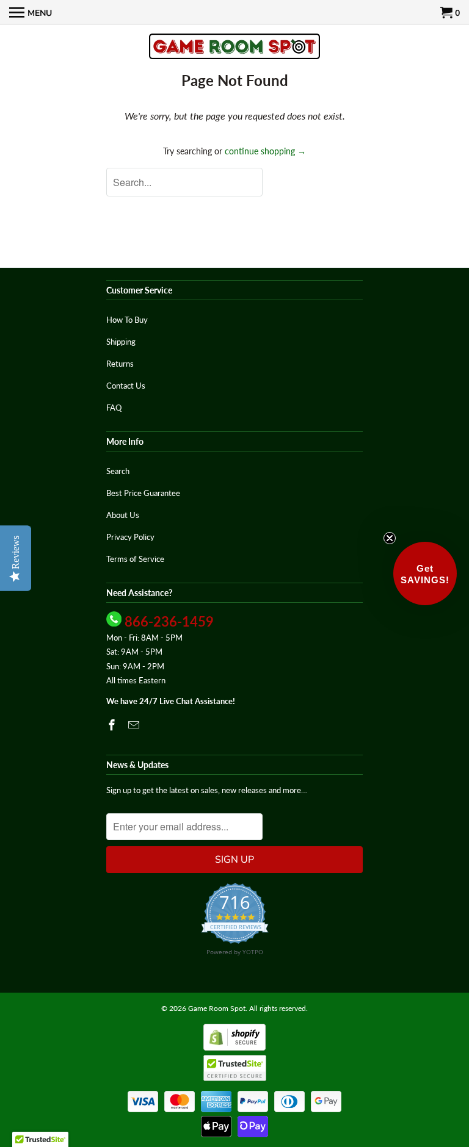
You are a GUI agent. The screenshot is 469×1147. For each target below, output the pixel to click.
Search (117, 471)
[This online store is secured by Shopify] (234, 1047)
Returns (120, 364)
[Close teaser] (390, 538)
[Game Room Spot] (234, 47)
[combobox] (184, 182)
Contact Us (125, 385)
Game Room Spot (216, 1008)
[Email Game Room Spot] (135, 725)
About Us (122, 515)
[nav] (30, 12)
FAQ (114, 407)
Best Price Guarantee (143, 493)
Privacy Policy (130, 537)
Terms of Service (135, 559)
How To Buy (127, 320)
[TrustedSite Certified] (235, 1068)
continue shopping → (265, 151)
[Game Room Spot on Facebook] (113, 725)
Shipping (121, 342)
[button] (425, 573)
